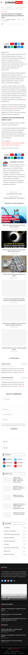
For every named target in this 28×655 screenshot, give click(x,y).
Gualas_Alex (5, 364)
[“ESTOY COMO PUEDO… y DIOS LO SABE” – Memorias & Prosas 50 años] (7, 480)
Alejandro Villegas (11, 19)
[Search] (26, 2)
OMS (24, 99)
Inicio (2, 7)
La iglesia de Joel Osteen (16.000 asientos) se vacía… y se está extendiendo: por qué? (19, 506)
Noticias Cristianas (14, 537)
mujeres (15, 108)
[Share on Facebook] (15, 44)
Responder (24, 364)
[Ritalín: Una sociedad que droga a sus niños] (14, 264)
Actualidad (14, 527)
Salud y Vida (9, 7)
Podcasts (14, 544)
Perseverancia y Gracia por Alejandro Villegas (19, 513)
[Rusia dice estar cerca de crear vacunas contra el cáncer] (14, 214)
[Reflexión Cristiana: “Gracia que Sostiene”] (7, 497)
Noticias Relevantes (14, 541)
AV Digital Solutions (16, 649)
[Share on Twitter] (19, 44)
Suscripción (21, 653)
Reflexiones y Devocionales (14, 547)
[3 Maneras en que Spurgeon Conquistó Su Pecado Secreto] (7, 489)
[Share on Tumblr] (5, 47)
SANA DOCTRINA (14, 554)
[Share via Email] (22, 47)
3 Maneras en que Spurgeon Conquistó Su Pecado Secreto (19, 488)
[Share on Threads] (15, 47)
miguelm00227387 (7, 377)
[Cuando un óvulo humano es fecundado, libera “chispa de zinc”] (14, 239)
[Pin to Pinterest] (22, 44)
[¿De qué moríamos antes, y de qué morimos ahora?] (14, 337)
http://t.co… (22, 372)
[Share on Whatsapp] (12, 47)
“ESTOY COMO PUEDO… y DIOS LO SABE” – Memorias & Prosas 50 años (18, 480)
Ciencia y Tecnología (14, 531)
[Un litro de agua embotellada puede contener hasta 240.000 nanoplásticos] (14, 288)
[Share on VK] (8, 47)
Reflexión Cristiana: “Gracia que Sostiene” (18, 496)
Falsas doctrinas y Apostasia (14, 534)
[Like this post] (12, 44)
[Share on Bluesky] (18, 47)
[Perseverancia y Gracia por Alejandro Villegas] (7, 515)
